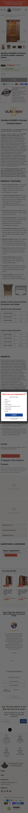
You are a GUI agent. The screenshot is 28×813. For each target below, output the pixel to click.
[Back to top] (10, 730)
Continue (14, 415)
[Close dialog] (26, 393)
